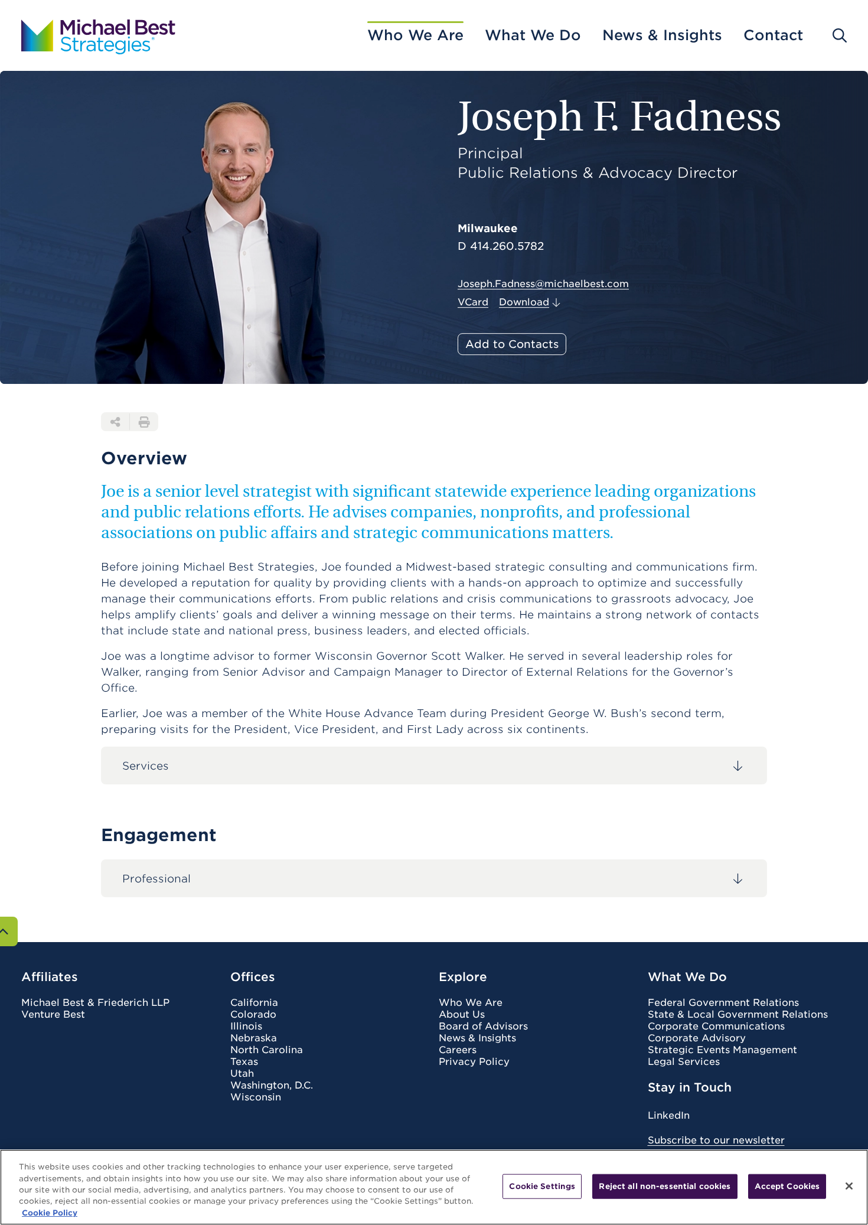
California (254, 1003)
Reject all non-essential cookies (664, 1186)
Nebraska (253, 1038)
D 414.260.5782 (501, 246)
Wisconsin (255, 1097)
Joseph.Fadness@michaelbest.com (543, 283)
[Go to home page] (98, 35)
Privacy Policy (474, 1062)
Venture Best (53, 1014)
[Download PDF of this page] (144, 421)
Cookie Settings (542, 1186)
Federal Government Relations (723, 1003)
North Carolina (266, 1050)
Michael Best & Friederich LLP (95, 1003)
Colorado (253, 1014)
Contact (773, 35)
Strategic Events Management (722, 1050)
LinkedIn (669, 1115)
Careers (458, 1050)
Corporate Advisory (697, 1038)
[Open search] (840, 35)
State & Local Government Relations (738, 1014)
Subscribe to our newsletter (716, 1140)
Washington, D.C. (271, 1085)
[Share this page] (115, 421)
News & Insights (662, 35)
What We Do (533, 35)
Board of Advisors (483, 1026)
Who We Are (415, 35)
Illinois (246, 1026)
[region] (434, 1187)
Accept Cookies (787, 1186)
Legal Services (684, 1062)
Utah (242, 1074)
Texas (244, 1062)
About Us (462, 1014)
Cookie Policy (49, 1212)
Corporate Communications (716, 1026)
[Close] (849, 1186)
